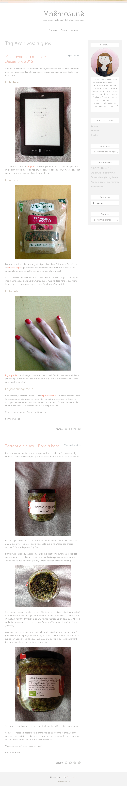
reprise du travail (49, 395)
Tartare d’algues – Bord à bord (32, 446)
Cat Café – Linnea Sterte (102, 168)
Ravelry (94, 135)
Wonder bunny (97, 186)
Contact (74, 30)
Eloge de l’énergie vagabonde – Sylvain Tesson (105, 177)
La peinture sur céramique (103, 172)
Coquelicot (32, 166)
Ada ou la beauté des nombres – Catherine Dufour (105, 182)
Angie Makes (72, 777)
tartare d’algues (14, 267)
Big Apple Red (11, 375)
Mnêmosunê (63, 13)
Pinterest (95, 130)
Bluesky (94, 126)
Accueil (64, 30)
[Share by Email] (79, 428)
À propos (53, 30)
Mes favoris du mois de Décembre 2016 (25, 59)
